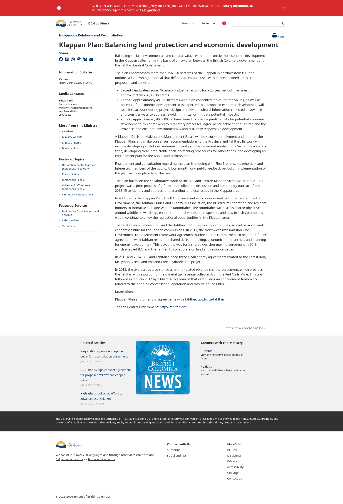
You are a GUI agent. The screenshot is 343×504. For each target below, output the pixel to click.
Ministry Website (72, 137)
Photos (207, 351)
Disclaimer (234, 456)
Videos (207, 366)
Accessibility (235, 467)
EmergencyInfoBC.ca (238, 6)
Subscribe (208, 23)
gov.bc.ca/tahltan (211, 299)
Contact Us (234, 478)
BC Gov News (98, 23)
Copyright (234, 473)
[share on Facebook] (61, 59)
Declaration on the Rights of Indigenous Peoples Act (79, 166)
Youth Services (70, 226)
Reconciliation (70, 174)
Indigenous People (73, 180)
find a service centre (101, 459)
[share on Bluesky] (85, 59)
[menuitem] (192, 450)
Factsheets (68, 131)
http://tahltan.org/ (174, 307)
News (187, 23)
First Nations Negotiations (77, 194)
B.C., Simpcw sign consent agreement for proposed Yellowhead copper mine (105, 375)
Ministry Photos (71, 142)
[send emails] (91, 59)
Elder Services (70, 220)
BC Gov (232, 450)
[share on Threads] (79, 59)
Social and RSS (177, 456)
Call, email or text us (69, 459)
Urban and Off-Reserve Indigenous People (76, 187)
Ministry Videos (71, 148)
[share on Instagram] (73, 59)
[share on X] (67, 59)
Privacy (232, 461)
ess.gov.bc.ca (151, 10)
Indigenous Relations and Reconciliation (91, 35)
